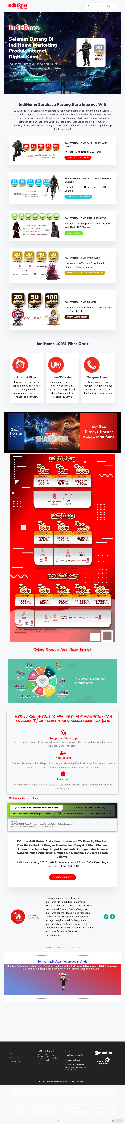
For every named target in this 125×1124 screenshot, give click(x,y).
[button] (62, 798)
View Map (40, 1063)
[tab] (36, 808)
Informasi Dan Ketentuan (24, 798)
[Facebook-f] (112, 916)
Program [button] (110, 6)
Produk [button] (98, 6)
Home (90, 6)
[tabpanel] (62, 824)
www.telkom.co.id (13, 1057)
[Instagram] (106, 916)
